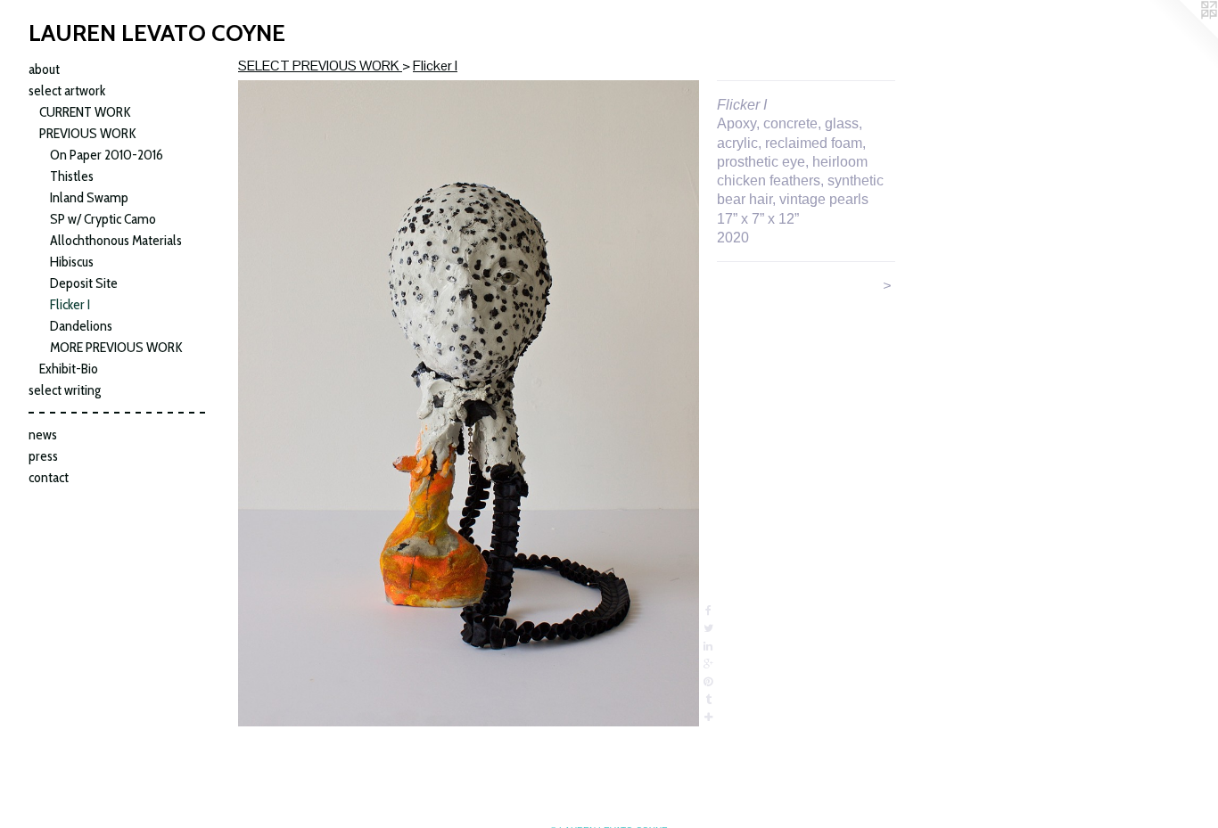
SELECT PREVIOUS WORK (320, 65)
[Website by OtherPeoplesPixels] (1182, 35)
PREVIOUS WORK (87, 133)
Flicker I (70, 304)
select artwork (67, 90)
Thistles (72, 176)
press (43, 455)
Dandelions (81, 325)
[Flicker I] (468, 403)
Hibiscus (72, 261)
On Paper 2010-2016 (106, 154)
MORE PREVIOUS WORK (116, 347)
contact (49, 477)
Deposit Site (84, 283)
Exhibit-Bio (68, 368)
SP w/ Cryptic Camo (103, 218)
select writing (65, 389)
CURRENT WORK (85, 111)
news (43, 434)
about (44, 69)
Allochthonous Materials (116, 240)
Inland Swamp (89, 197)
